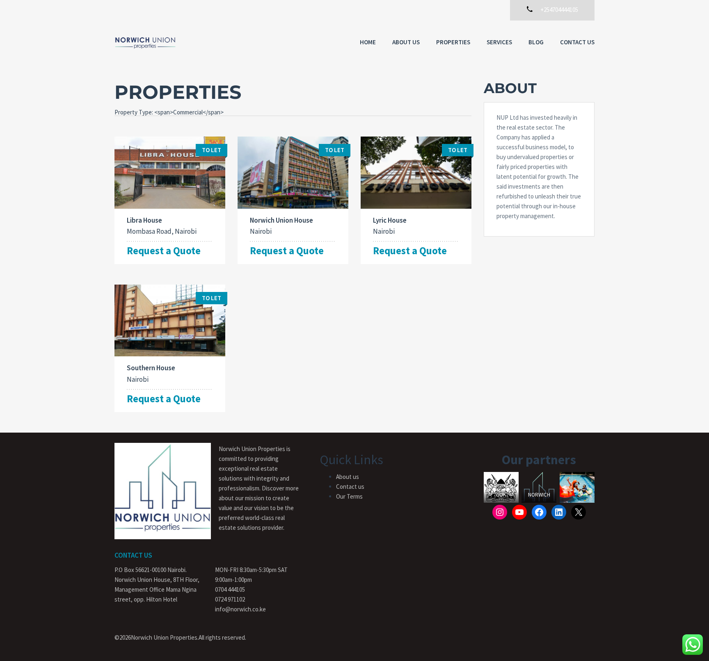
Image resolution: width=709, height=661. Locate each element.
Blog (536, 42)
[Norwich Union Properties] (145, 43)
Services (499, 42)
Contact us (350, 486)
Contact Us (577, 42)
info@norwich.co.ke (240, 609)
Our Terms (349, 496)
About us (406, 42)
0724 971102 (230, 599)
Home (368, 42)
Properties (453, 42)
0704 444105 (230, 589)
